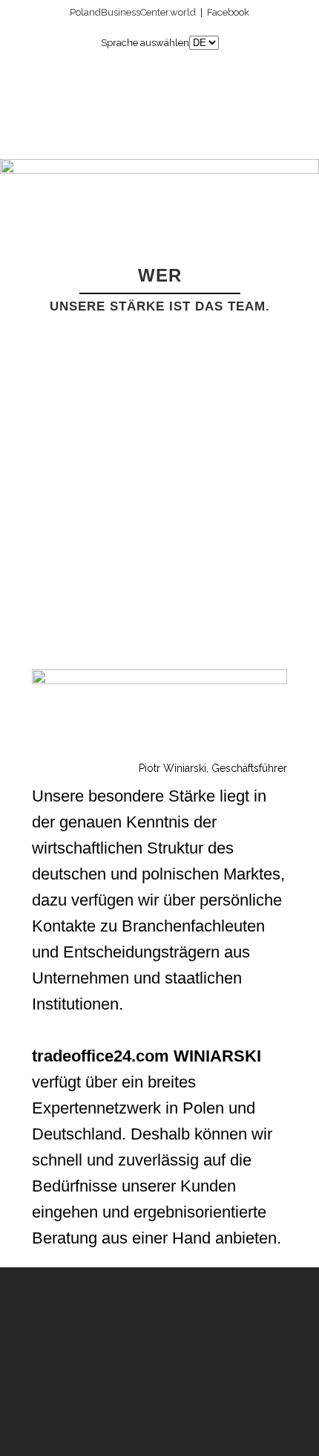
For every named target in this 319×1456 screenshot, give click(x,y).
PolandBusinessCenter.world (133, 12)
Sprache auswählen (145, 42)
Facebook (228, 12)
